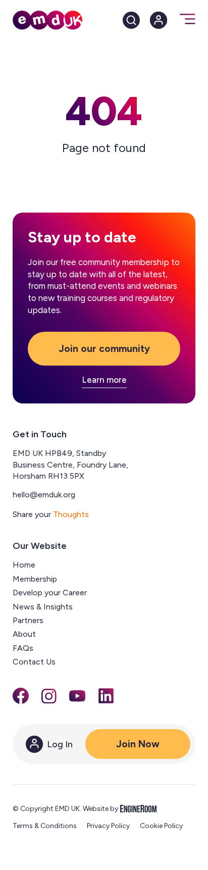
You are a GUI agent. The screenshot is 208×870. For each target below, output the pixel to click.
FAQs (23, 648)
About (24, 634)
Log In (60, 744)
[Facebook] (21, 696)
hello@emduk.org (44, 494)
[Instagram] (49, 696)
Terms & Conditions (45, 826)
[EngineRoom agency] (138, 808)
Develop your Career (50, 592)
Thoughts (71, 514)
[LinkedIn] (106, 696)
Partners (28, 620)
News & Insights (43, 606)
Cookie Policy (161, 826)
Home (24, 565)
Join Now (138, 744)
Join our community (104, 348)
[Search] (131, 20)
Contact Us (34, 662)
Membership (35, 579)
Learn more (104, 380)
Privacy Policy (108, 826)
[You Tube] (77, 696)
